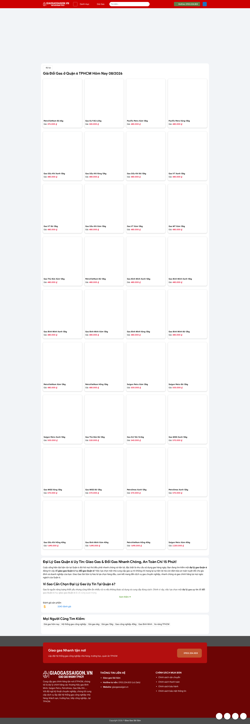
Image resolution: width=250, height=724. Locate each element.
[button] (75, 4)
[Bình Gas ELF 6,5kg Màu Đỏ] (104, 98)
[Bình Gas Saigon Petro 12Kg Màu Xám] (145, 361)
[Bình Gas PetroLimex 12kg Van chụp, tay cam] (187, 467)
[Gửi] (147, 4)
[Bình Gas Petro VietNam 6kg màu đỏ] (62, 98)
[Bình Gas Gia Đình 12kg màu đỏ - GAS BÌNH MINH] (187, 309)
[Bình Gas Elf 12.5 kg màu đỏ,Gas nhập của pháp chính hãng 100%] (145, 414)
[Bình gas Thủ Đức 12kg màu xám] (62, 256)
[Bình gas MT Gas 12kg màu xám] (187, 203)
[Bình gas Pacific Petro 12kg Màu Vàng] (187, 98)
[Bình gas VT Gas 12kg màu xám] (145, 203)
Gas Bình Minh (145, 624)
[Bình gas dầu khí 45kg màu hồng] (62, 520)
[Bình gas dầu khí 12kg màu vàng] (104, 151)
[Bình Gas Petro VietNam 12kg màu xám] (62, 361)
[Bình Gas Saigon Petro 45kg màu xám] (187, 520)
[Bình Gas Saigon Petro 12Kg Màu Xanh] (62, 414)
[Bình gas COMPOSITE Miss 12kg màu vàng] (62, 467)
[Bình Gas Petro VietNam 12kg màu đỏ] (104, 256)
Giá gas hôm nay (51, 624)
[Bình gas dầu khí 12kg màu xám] (104, 203)
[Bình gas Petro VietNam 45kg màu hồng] (145, 520)
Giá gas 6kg (93, 624)
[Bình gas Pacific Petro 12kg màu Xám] (145, 98)
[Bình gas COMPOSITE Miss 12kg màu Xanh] (187, 414)
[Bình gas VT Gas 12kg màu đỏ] (62, 203)
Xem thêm (124, 597)
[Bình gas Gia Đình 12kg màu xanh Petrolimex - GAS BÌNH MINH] (187, 256)
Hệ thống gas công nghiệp (73, 624)
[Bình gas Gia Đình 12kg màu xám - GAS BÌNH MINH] (104, 309)
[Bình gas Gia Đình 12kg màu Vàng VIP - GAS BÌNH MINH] (145, 309)
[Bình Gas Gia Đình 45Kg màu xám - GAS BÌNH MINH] (104, 520)
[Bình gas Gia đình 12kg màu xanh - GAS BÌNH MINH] (145, 256)
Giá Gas (100, 4)
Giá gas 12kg (107, 624)
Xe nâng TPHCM (161, 624)
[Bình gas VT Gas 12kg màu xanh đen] (187, 151)
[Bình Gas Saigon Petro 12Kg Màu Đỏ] (187, 361)
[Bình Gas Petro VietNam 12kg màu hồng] (104, 361)
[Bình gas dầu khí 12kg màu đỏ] (145, 151)
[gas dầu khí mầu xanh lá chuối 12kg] (62, 151)
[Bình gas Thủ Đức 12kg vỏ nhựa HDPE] (104, 414)
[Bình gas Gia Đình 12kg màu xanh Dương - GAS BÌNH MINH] (62, 309)
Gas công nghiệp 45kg (125, 624)
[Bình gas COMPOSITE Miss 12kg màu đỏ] (104, 467)
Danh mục (84, 4)
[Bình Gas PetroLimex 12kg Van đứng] (145, 467)
